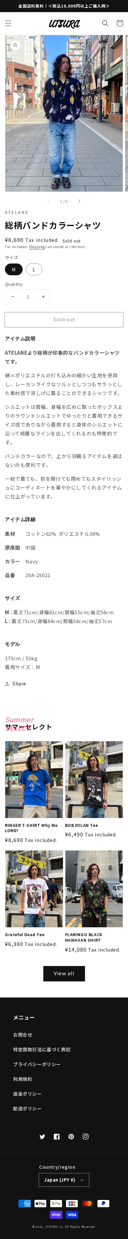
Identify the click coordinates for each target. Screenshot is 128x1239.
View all (64, 973)
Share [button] (19, 683)
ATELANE (17, 212)
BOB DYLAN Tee (81, 825)
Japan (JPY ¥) (59, 1180)
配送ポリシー (27, 1108)
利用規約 (22, 1079)
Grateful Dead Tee (24, 934)
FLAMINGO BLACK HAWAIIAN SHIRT (83, 937)
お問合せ (22, 1034)
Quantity (14, 284)
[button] (8, 23)
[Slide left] (49, 201)
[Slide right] (79, 201)
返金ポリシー (27, 1093)
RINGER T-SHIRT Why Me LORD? (31, 828)
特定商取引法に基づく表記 (42, 1049)
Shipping (37, 246)
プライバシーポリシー (37, 1064)
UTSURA (51, 1226)
